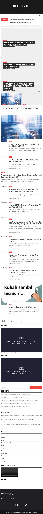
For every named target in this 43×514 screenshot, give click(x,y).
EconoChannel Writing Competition (8, 442)
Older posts (10, 321)
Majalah (2, 450)
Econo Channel (21, 6)
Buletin (2, 440)
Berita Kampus (4, 435)
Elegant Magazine (28, 512)
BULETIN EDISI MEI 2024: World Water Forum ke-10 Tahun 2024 (20, 419)
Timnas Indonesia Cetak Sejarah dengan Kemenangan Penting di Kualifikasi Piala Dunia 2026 (24, 25)
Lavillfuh (3, 422)
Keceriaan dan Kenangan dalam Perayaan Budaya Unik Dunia (24, 256)
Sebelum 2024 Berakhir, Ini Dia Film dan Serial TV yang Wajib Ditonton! (25, 206)
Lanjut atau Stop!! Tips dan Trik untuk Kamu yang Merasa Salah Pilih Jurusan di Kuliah (22, 424)
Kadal (2, 445)
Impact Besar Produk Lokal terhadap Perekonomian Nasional (25, 240)
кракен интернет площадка (7, 415)
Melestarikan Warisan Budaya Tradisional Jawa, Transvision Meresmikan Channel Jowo (23, 190)
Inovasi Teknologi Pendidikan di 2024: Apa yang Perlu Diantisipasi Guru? (22, 19)
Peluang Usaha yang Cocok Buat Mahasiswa (22, 307)
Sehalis (5, 40)
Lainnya (2, 448)
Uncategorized (4, 461)
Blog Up (3, 437)
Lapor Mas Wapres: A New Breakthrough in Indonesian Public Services (22, 271)
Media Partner (4, 453)
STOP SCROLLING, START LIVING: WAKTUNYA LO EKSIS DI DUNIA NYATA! (21, 22)
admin (6, 46)
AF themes (35, 512)
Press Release (4, 455)
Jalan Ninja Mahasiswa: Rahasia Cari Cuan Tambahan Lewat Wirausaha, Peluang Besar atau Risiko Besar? (25, 223)
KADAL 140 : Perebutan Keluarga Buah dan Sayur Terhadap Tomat (18, 427)
